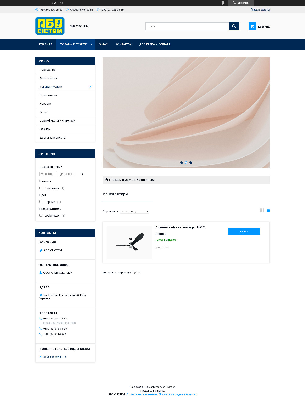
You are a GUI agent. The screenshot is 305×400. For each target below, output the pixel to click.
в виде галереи (262, 211)
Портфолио (48, 69)
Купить (244, 231)
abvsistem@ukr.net (54, 356)
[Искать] (234, 26)
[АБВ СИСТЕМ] (50, 33)
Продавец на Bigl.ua (152, 390)
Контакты (123, 44)
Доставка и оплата (154, 44)
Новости (45, 103)
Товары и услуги (73, 44)
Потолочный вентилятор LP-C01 (181, 227)
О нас (103, 44)
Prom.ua (171, 386)
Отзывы (45, 129)
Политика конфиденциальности (177, 394)
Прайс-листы (48, 95)
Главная (45, 44)
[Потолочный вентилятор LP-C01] (129, 242)
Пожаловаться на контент (142, 394)
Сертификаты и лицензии (57, 120)
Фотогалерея (49, 78)
